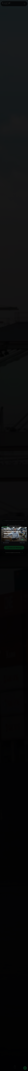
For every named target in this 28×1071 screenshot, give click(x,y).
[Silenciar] (21, 529)
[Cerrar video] (24, 529)
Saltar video (22, 542)
